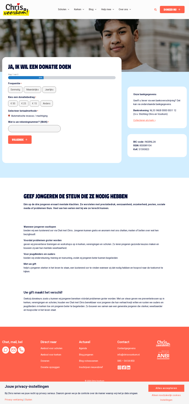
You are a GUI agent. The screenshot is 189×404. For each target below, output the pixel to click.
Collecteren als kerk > (144, 120)
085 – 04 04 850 (126, 360)
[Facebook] (124, 367)
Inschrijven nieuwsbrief (91, 367)
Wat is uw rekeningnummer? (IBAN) (28, 122)
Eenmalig (15, 89)
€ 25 (23, 103)
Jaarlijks (49, 89)
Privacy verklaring (14, 400)
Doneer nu (170, 9)
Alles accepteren (166, 388)
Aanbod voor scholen (51, 348)
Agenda (83, 348)
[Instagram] (119, 367)
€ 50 (13, 103)
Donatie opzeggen (50, 367)
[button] (67, 9)
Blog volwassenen (88, 360)
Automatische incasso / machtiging (29, 115)
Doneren (45, 360)
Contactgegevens (126, 348)
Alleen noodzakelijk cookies (166, 395)
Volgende (18, 139)
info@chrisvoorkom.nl (128, 354)
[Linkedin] (128, 367)
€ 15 (34, 103)
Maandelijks (32, 89)
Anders (46, 103)
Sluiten (28, 400)
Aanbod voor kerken (51, 354)
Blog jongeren (86, 354)
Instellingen (166, 400)
